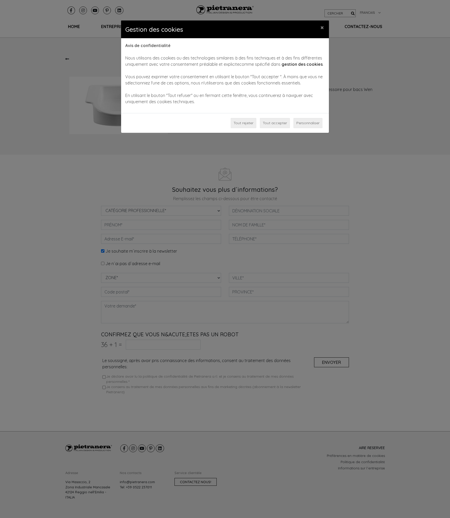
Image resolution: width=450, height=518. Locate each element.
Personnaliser (308, 123)
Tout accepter (275, 123)
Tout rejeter (243, 123)
